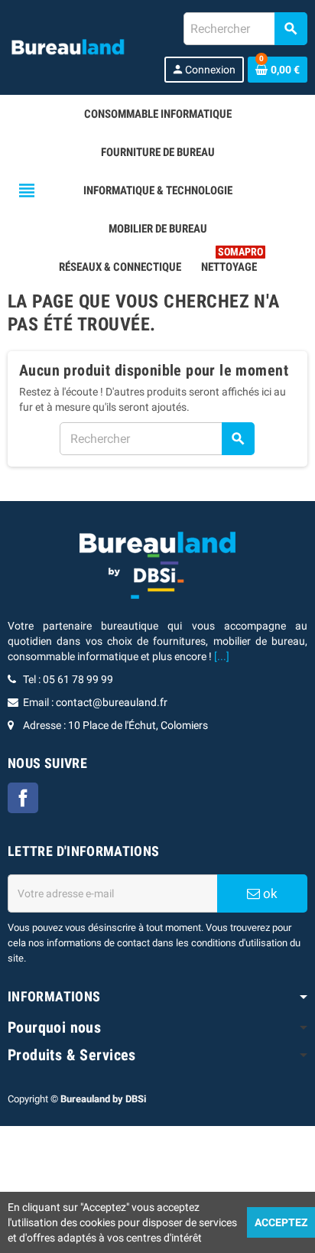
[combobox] (245, 28)
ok (269, 893)
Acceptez (281, 1222)
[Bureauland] (68, 47)
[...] (221, 656)
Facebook (23, 798)
